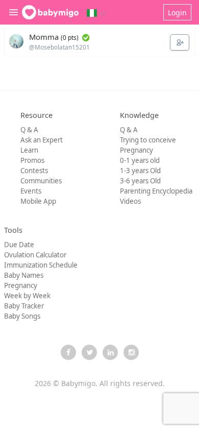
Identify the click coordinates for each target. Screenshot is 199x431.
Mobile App (38, 201)
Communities (41, 180)
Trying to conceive (148, 140)
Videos (130, 201)
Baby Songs (22, 316)
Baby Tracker (24, 305)
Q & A (29, 129)
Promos (32, 160)
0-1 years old (140, 160)
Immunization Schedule (41, 265)
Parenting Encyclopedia (156, 191)
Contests (34, 170)
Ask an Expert (41, 140)
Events (30, 191)
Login (177, 12)
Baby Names (23, 275)
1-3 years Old (140, 170)
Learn (29, 150)
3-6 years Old (140, 180)
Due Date (19, 244)
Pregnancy (136, 150)
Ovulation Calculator (35, 254)
